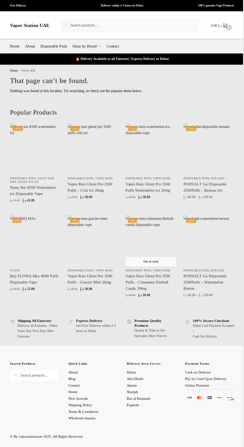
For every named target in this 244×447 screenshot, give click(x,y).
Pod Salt (218, 178)
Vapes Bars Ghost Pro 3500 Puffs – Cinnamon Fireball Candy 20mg (148, 282)
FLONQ (15, 270)
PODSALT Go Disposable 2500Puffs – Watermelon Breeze (205, 282)
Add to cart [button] (35, 210)
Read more (151, 305)
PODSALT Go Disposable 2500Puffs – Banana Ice (205, 187)
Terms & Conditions (83, 412)
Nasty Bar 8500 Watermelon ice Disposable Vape (33, 190)
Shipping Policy (80, 405)
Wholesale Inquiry (82, 418)
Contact (74, 385)
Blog (72, 379)
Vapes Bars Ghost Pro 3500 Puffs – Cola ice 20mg (90, 187)
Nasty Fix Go (28, 181)
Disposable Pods (23, 178)
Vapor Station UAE (29, 25)
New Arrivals (78, 398)
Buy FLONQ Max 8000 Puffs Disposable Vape (34, 279)
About (73, 372)
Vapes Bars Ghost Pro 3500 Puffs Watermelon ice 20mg (148, 187)
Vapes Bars (103, 178)
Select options (209, 207)
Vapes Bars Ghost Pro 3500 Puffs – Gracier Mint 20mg (90, 279)
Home (14, 70)
